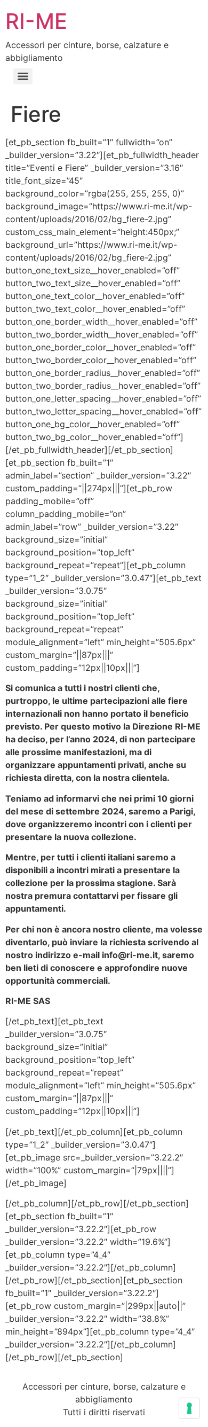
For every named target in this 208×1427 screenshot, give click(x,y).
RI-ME (36, 21)
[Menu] (23, 76)
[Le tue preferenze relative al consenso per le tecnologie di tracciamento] (189, 1408)
